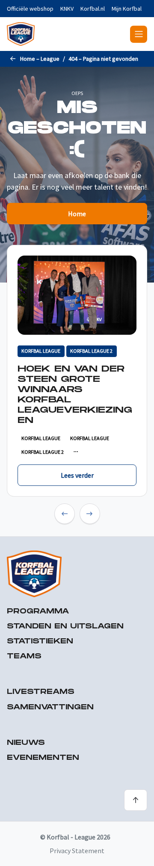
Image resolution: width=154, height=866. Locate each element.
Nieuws (26, 743)
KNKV (67, 8)
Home (77, 213)
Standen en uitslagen (65, 626)
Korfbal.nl (92, 8)
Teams (24, 656)
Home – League (39, 58)
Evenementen (43, 758)
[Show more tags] (76, 452)
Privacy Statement (77, 850)
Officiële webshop (30, 8)
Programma (38, 611)
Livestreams (40, 692)
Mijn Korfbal (127, 8)
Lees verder (77, 475)
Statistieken (40, 641)
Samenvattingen (50, 707)
